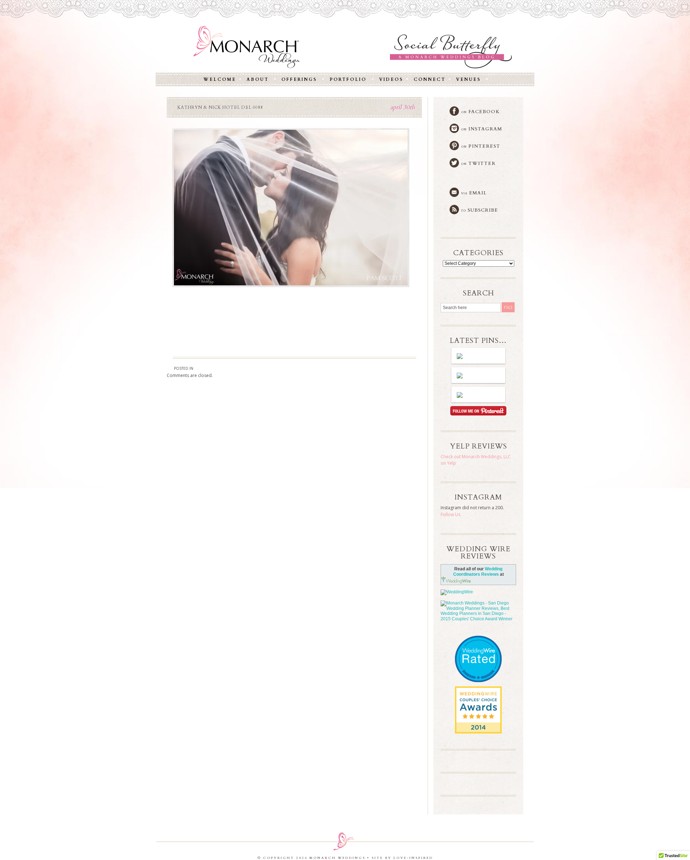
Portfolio (348, 79)
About (258, 79)
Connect (430, 79)
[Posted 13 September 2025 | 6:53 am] (478, 395)
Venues (468, 79)
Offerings (299, 79)
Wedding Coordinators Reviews (478, 571)
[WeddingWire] (478, 592)
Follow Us (450, 514)
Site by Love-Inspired (402, 858)
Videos (391, 79)
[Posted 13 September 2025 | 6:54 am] (478, 375)
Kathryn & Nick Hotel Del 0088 (220, 107)
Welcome (219, 79)
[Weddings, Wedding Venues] (478, 692)
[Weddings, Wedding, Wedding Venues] (478, 645)
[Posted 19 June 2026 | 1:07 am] (478, 356)
